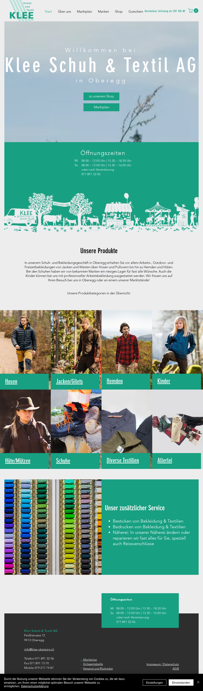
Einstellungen (154, 682)
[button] (193, 10)
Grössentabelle (93, 664)
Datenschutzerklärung (35, 686)
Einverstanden (181, 682)
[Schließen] (198, 682)
